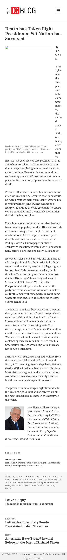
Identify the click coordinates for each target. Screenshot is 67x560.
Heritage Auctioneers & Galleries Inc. (39, 554)
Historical (49, 476)
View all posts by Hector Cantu (25, 465)
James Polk (49, 482)
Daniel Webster (22, 479)
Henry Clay (38, 482)
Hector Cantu (34, 476)
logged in (25, 503)
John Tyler (23, 485)
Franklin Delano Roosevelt (41, 479)
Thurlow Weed (35, 485)
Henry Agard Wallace (22, 482)
